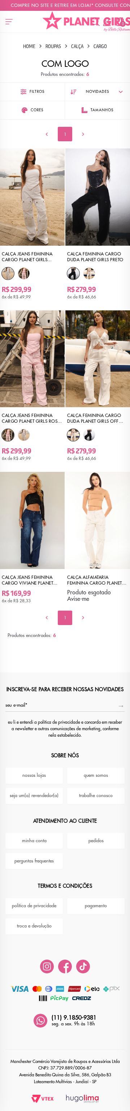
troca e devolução (34, 926)
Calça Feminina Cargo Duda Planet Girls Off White (94, 418)
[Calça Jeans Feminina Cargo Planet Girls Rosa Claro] (24, 273)
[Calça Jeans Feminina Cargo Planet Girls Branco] (7, 273)
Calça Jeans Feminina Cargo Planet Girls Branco (27, 257)
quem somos (96, 775)
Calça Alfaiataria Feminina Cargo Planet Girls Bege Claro (94, 580)
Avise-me (78, 598)
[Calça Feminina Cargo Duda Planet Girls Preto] (73, 273)
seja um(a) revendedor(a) (34, 795)
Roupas (53, 46)
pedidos (96, 840)
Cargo (100, 46)
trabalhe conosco (96, 795)
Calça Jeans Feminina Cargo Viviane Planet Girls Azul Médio (27, 580)
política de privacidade (34, 905)
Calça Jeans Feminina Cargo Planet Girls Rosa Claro (31, 418)
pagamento (96, 905)
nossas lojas (34, 775)
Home (29, 46)
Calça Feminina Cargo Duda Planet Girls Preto (95, 256)
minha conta (34, 840)
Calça (77, 46)
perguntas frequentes (34, 861)
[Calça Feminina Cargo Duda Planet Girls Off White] (89, 273)
